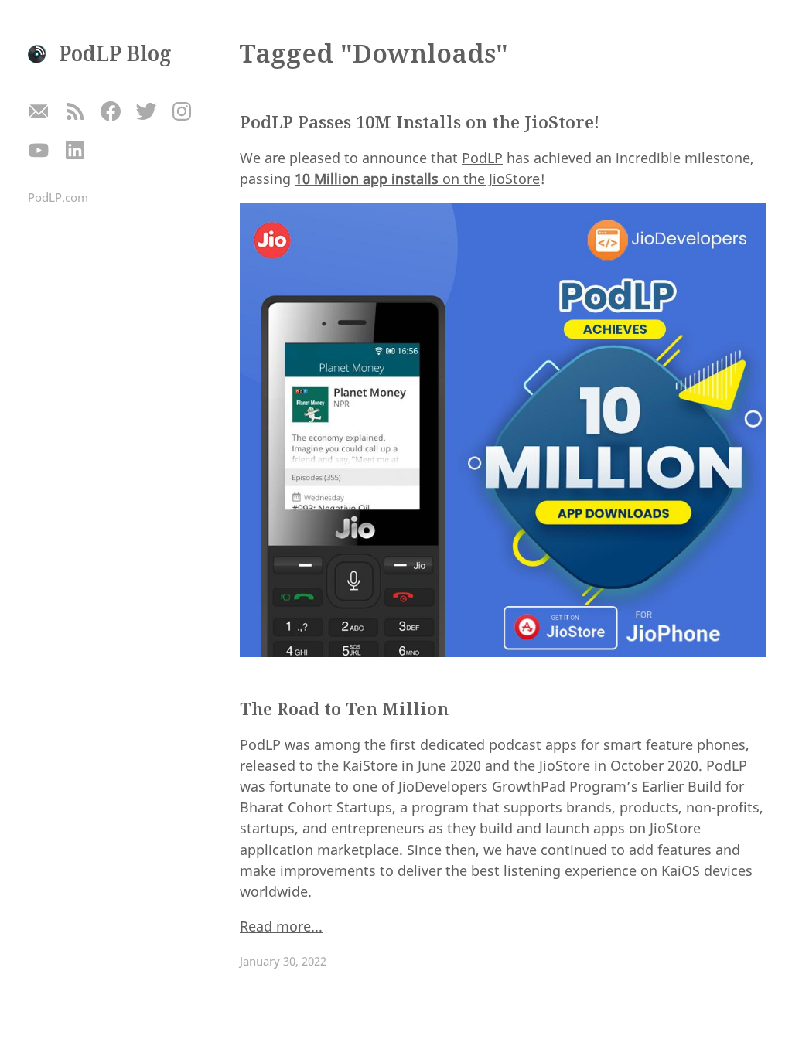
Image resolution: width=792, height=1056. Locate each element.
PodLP (482, 157)
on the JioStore (417, 178)
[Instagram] (182, 112)
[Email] (39, 112)
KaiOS (680, 870)
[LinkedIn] (74, 150)
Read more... (281, 926)
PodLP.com (58, 197)
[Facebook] (110, 112)
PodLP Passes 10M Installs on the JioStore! (419, 122)
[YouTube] (39, 150)
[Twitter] (145, 112)
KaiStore (370, 765)
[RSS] (74, 112)
